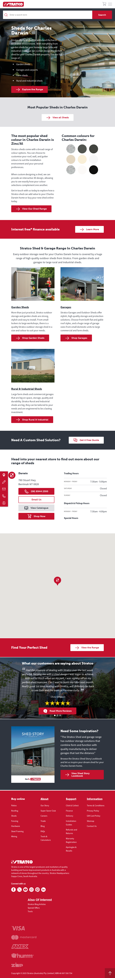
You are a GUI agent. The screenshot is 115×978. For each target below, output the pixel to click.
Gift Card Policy (93, 815)
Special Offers (34, 907)
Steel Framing (17, 831)
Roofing (14, 810)
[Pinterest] (37, 889)
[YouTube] (25, 889)
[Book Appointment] (4, 503)
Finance (69, 810)
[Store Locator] (4, 475)
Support (71, 799)
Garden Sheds (20, 307)
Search (102, 14)
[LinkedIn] (43, 889)
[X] (19, 889)
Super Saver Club (48, 810)
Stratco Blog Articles (37, 904)
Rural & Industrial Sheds (26, 389)
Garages (65, 307)
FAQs (43, 831)
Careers (44, 815)
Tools (30, 911)
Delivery (69, 815)
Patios (14, 805)
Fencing (14, 821)
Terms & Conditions (95, 805)
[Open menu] (110, 4)
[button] (57, 581)
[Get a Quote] (4, 482)
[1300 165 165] (4, 496)
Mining (14, 836)
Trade (43, 821)
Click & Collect (72, 805)
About (44, 799)
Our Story (45, 805)
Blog (43, 826)
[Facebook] (13, 889)
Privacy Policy (93, 810)
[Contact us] (4, 489)
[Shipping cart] (104, 4)
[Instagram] (31, 889)
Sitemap (90, 821)
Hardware (15, 826)
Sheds (14, 815)
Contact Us (92, 826)
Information (94, 799)
